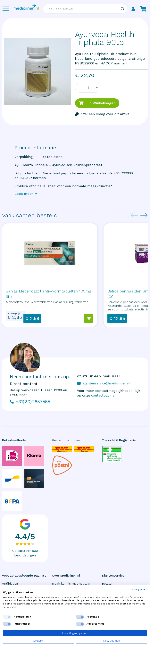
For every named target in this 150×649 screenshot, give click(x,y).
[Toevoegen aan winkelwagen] (88, 318)
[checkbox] (7, 617)
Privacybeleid (139, 589)
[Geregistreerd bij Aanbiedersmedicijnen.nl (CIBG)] (112, 454)
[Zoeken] (122, 9)
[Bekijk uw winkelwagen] (143, 9)
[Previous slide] (134, 215)
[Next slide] (144, 215)
